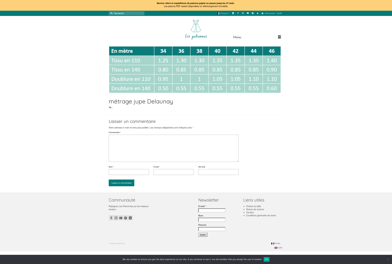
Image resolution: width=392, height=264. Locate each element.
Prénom (202, 224)
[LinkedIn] (130, 217)
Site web (201, 167)
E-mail (157, 167)
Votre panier (273, 13)
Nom (111, 167)
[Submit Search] (111, 13)
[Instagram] (116, 217)
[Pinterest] (125, 217)
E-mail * (202, 206)
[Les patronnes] (196, 29)
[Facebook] (111, 217)
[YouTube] (121, 217)
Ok (266, 259)
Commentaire (115, 132)
